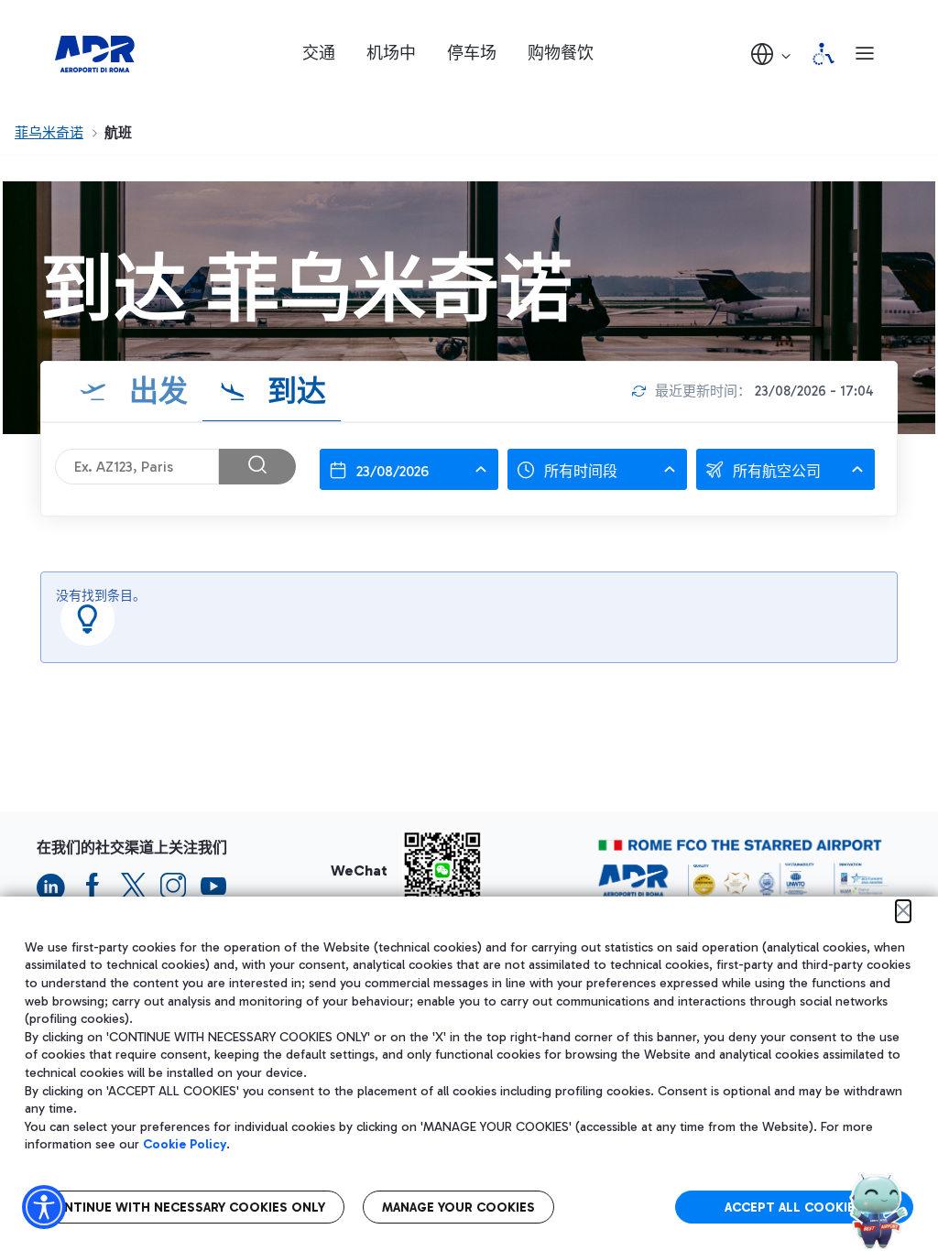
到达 (293, 391)
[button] (772, 53)
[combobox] (409, 469)
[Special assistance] (823, 54)
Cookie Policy (184, 1144)
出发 (155, 391)
